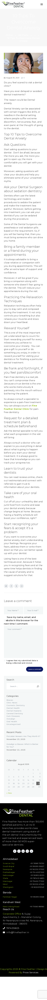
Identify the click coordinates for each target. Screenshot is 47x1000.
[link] (41, 4)
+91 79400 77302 (37, 881)
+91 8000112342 (37, 887)
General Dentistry (15, 713)
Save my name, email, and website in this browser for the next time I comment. (21, 620)
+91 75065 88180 (37, 906)
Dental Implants (14, 711)
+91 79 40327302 (37, 872)
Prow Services (30, 972)
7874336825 (12, 928)
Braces (10, 700)
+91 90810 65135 (37, 875)
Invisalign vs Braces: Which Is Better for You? (22, 745)
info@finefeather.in (17, 932)
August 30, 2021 (12, 78)
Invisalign (11, 719)
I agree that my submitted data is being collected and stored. (22, 661)
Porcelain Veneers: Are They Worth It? (23, 736)
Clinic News (12, 703)
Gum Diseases (13, 716)
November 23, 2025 (16, 739)
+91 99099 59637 (37, 866)
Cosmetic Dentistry (16, 705)
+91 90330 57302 (37, 869)
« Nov (9, 793)
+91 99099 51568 (37, 897)
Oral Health (12, 721)
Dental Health (13, 708)
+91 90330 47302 (37, 884)
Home (9, 35)
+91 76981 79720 (37, 863)
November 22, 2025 (16, 750)
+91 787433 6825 (37, 878)
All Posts (23, 35)
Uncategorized (13, 724)
